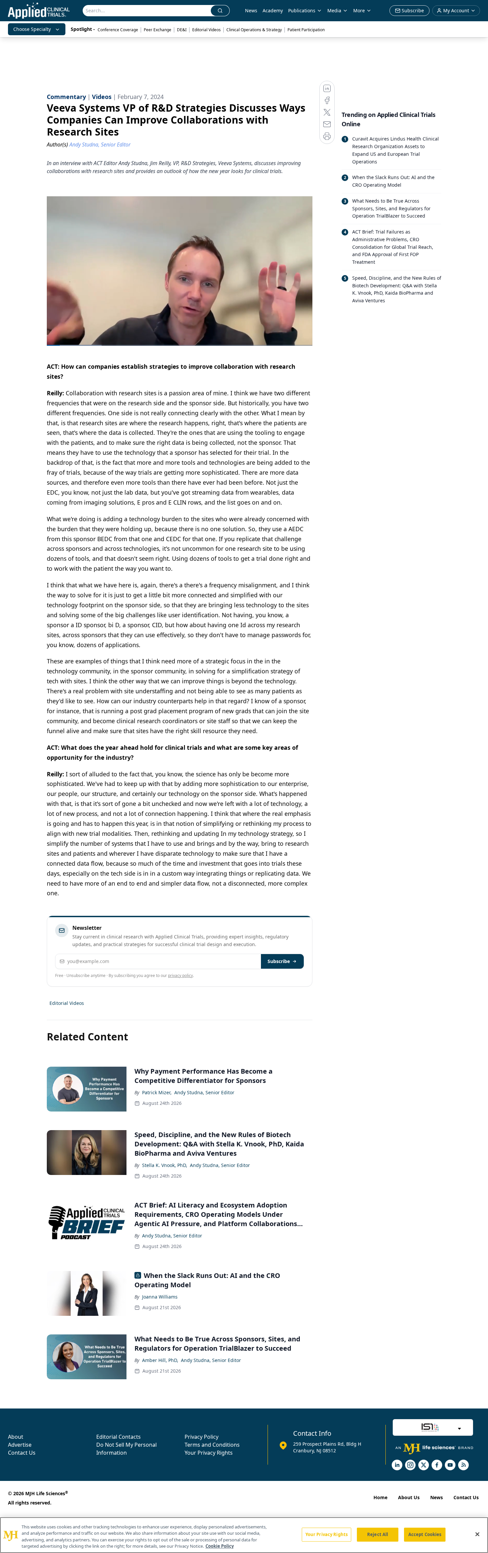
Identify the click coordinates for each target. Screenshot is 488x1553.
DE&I (182, 30)
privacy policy (180, 975)
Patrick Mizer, (157, 1092)
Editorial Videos (206, 30)
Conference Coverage (118, 30)
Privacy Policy (201, 1436)
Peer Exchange (157, 30)
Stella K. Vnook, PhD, (164, 1165)
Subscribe (279, 961)
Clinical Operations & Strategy (254, 30)
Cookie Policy (219, 1546)
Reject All (377, 1534)
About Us (409, 1497)
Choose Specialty (32, 29)
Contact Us (22, 1452)
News (251, 10)
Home (380, 1497)
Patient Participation (306, 30)
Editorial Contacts (118, 1436)
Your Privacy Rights (209, 1452)
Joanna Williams (160, 1297)
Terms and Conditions (212, 1444)
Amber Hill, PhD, (160, 1360)
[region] (244, 1535)
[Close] (477, 1534)
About (15, 1436)
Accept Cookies (425, 1534)
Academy (273, 10)
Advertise (20, 1444)
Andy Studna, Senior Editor (204, 1092)
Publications (301, 10)
